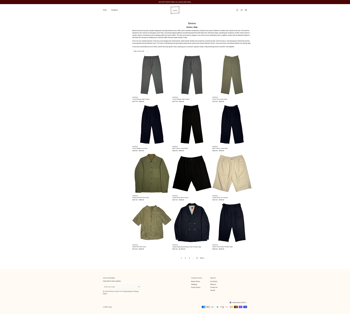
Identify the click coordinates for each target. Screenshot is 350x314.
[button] (246, 10)
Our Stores (213, 281)
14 (197, 258)
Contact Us (213, 287)
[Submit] (139, 287)
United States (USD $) (238, 302)
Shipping (194, 284)
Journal (212, 290)
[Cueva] (175, 10)
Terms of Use (128, 291)
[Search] (237, 10)
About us (213, 284)
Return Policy (195, 281)
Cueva (110, 307)
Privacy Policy (195, 287)
